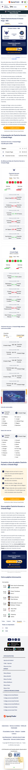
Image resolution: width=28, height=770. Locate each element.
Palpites (5, 15)
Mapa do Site (6, 739)
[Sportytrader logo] (14, 716)
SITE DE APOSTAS (9, 656)
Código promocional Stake (10, 707)
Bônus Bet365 (7, 676)
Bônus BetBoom (8, 682)
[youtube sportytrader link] (9, 639)
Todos (10, 178)
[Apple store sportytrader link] (9, 649)
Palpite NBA (14, 58)
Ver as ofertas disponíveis (14, 52)
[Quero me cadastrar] (22, 2)
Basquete (11, 15)
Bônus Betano (7, 673)
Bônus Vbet (7, 688)
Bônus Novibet (7, 679)
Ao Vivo (21, 23)
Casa (14, 178)
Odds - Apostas (8, 663)
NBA (15, 15)
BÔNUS (6, 668)
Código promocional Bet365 (11, 698)
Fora (18, 178)
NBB (6, 631)
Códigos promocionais (11, 690)
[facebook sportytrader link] (13, 639)
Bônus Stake (7, 685)
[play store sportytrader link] (19, 649)
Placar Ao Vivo (7, 666)
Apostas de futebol (8, 660)
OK (14, 767)
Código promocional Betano (11, 695)
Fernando (18, 57)
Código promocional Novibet (11, 701)
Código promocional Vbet (10, 710)
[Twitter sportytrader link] (16, 639)
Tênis (13, 621)
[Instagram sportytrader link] (18, 639)
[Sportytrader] (1, 15)
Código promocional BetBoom (11, 704)
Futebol (9, 621)
